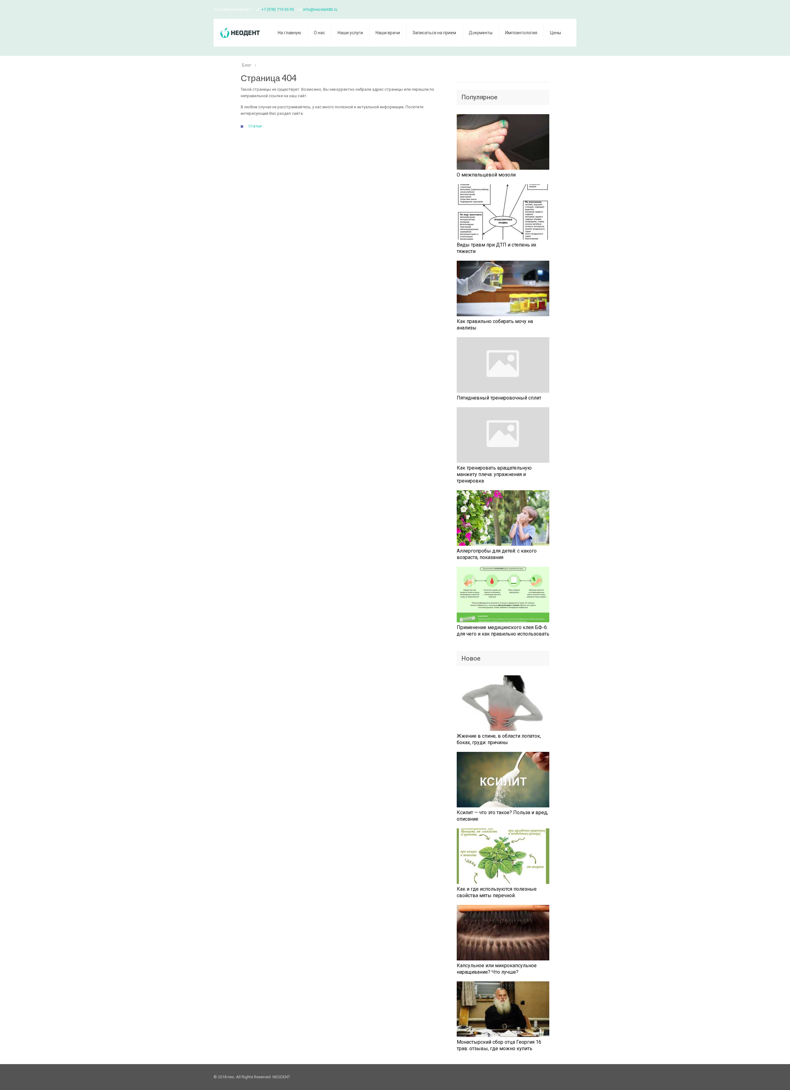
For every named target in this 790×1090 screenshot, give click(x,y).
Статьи (255, 126)
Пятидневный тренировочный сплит (499, 398)
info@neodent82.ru (320, 9)
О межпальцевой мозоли (486, 175)
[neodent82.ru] (241, 32)
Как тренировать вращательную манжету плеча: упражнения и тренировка (494, 474)
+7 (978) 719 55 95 (277, 9)
